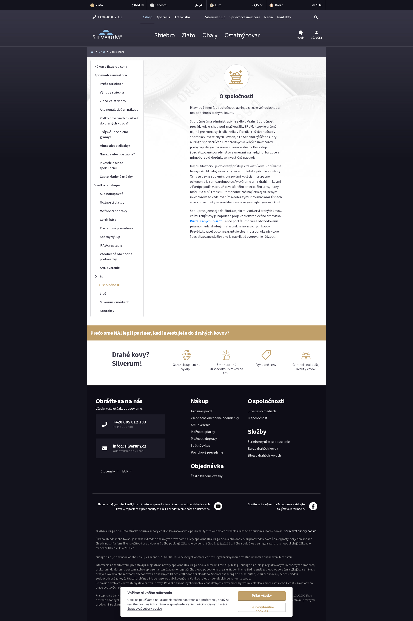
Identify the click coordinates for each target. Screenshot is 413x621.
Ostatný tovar (242, 35)
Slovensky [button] (108, 471)
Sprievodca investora (245, 17)
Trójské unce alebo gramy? (114, 134)
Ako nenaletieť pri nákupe (119, 109)
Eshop (147, 17)
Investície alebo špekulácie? (111, 165)
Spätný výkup (110, 237)
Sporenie (163, 17)
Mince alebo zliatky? (115, 145)
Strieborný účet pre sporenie (269, 441)
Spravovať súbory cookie (300, 531)
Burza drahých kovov (263, 448)
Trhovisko (182, 17)
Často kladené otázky (116, 176)
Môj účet (316, 37)
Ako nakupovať (111, 194)
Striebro (164, 35)
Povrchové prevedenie (116, 228)
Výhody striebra (112, 92)
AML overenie (110, 267)
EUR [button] (125, 471)
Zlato (188, 35)
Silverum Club (215, 17)
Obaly (209, 35)
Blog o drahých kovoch (264, 455)
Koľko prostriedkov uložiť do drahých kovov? (119, 120)
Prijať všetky (262, 595)
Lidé (103, 293)
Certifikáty (108, 219)
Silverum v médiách (114, 302)
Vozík (300, 37)
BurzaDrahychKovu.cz (206, 221)
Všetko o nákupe (107, 185)
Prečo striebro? (111, 83)
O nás (102, 51)
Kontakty (284, 17)
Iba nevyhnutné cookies (262, 608)
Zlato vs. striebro (113, 101)
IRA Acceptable (111, 245)
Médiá (268, 17)
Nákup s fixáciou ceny (110, 66)
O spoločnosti (109, 285)
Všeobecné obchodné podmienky (116, 256)
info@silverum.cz (129, 446)
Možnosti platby (112, 202)
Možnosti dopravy (113, 211)
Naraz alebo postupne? (117, 154)
